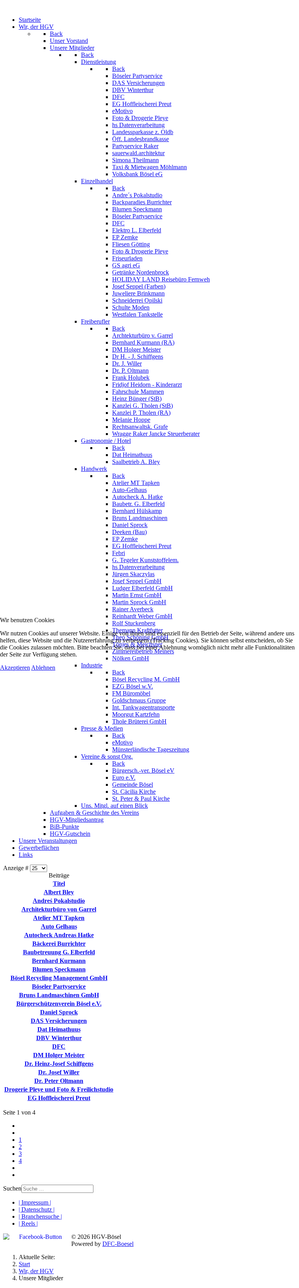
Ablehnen (43, 667)
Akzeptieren (15, 667)
